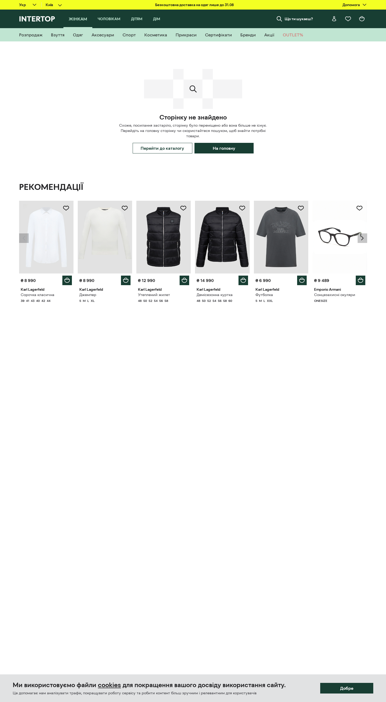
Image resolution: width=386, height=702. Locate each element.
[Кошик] (362, 19)
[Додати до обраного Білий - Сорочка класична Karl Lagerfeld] (66, 208)
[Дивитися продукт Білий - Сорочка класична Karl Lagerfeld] (46, 237)
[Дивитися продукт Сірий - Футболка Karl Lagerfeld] (281, 237)
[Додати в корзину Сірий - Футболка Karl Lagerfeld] (302, 280)
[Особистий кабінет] (334, 19)
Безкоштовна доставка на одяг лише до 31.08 (194, 5)
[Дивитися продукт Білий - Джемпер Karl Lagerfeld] (105, 237)
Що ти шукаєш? (299, 19)
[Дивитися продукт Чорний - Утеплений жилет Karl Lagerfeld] (163, 237)
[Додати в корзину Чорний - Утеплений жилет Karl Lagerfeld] (184, 280)
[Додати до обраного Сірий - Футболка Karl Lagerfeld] (301, 208)
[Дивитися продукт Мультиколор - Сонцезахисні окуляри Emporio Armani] (340, 237)
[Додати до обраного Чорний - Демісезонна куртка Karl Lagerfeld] (242, 208)
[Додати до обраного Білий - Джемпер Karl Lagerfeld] (124, 208)
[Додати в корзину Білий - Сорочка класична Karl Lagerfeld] (67, 280)
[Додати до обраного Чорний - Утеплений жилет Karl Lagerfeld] (183, 208)
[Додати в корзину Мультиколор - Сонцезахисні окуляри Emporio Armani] (360, 280)
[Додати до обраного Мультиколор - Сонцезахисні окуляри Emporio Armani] (359, 208)
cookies (109, 685)
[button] (24, 238)
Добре (346, 688)
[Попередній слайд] (24, 238)
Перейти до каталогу (162, 148)
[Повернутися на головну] (37, 19)
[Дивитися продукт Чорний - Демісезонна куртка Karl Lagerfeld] (222, 237)
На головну (224, 148)
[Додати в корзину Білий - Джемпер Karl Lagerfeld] (126, 280)
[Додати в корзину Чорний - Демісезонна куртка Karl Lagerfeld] (243, 280)
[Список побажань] (348, 19)
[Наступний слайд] (362, 238)
